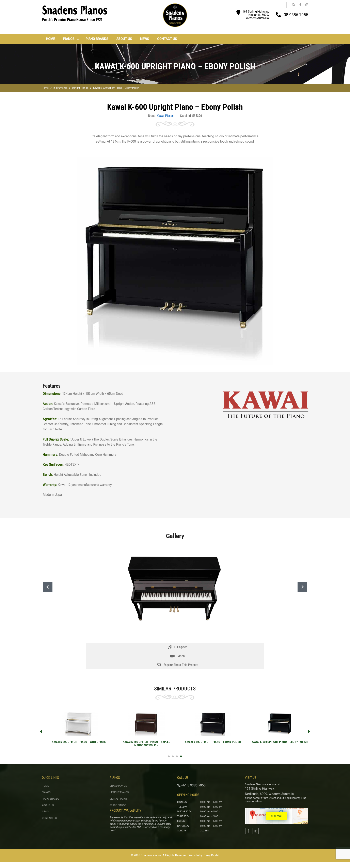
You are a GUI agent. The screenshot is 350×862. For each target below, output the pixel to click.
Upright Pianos (80, 87)
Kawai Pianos (165, 116)
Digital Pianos (118, 798)
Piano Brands (50, 798)
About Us (48, 805)
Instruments (60, 87)
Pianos (46, 792)
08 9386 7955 (296, 14)
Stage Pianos (118, 805)
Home (45, 87)
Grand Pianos (118, 785)
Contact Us (49, 818)
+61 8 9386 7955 (193, 785)
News (45, 811)
